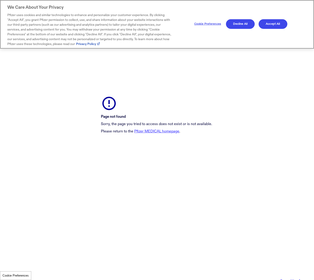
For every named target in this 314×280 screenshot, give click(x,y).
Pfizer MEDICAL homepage (156, 131)
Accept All (273, 24)
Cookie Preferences (16, 275)
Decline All (240, 24)
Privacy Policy (86, 44)
